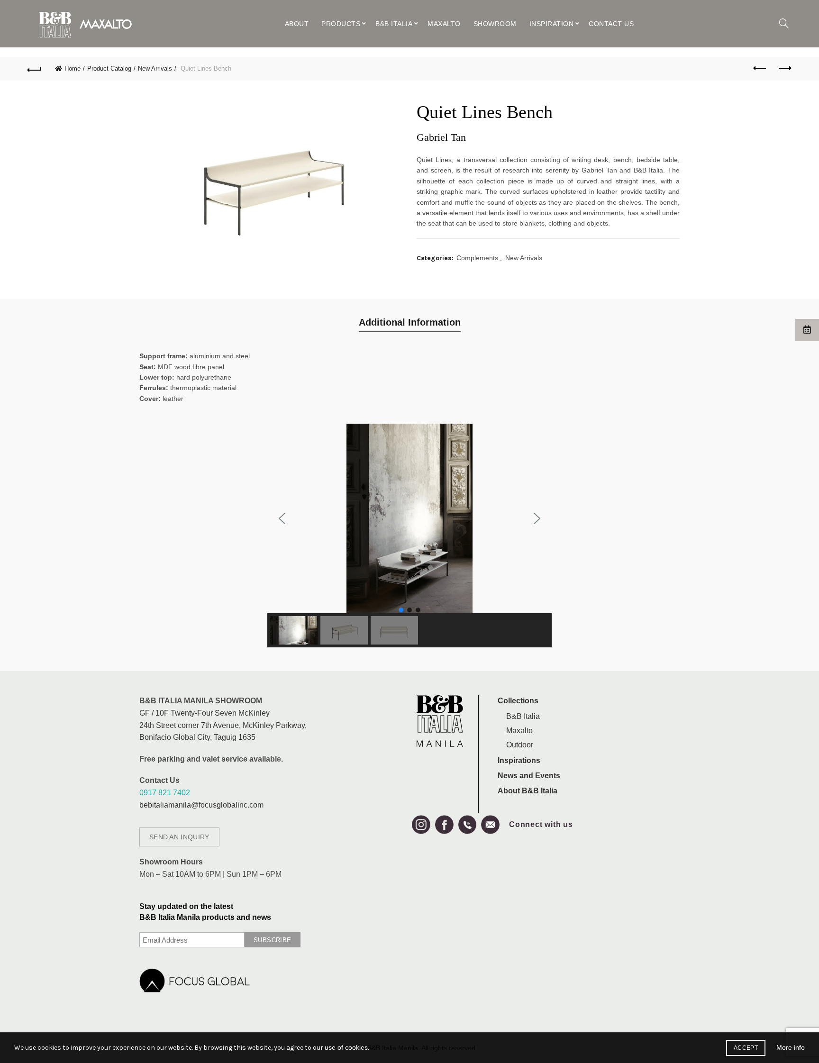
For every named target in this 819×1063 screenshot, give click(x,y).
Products (340, 23)
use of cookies (346, 1047)
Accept (746, 1048)
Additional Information (410, 322)
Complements (477, 258)
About (297, 23)
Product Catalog (109, 68)
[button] (282, 518)
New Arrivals (155, 68)
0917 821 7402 (164, 793)
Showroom (495, 23)
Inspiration (551, 23)
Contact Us (611, 23)
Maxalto (444, 23)
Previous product (761, 68)
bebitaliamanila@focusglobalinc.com (201, 805)
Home (72, 68)
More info (790, 1047)
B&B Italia (393, 23)
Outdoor (519, 745)
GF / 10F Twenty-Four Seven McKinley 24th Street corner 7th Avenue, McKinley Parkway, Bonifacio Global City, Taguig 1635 (223, 725)
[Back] (34, 68)
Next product (784, 68)
